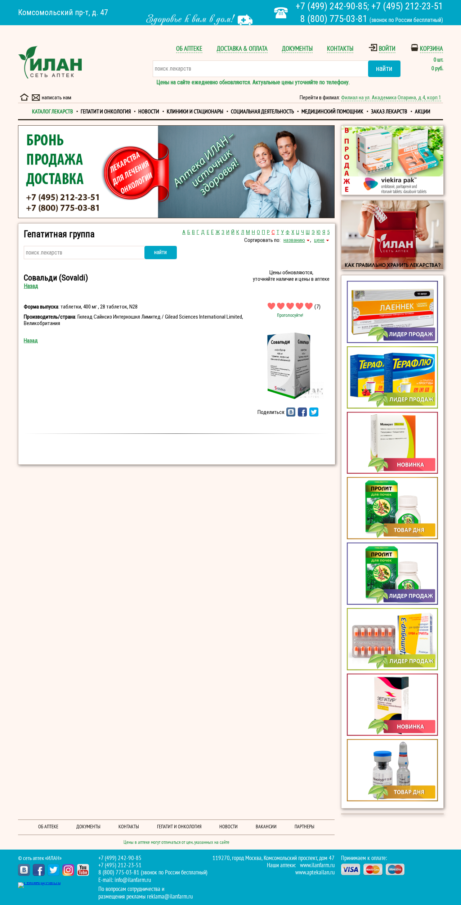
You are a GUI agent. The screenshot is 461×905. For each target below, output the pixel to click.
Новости (148, 111)
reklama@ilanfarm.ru (170, 896)
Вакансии (266, 827)
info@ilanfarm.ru (133, 880)
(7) (317, 306)
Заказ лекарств (389, 111)
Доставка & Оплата (242, 49)
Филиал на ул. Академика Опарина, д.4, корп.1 (391, 97)
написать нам (56, 97)
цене (319, 240)
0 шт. (438, 60)
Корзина (431, 49)
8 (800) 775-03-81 (333, 18)
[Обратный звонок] (281, 12)
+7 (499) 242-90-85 (331, 6)
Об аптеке (189, 49)
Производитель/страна (49, 317)
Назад (31, 286)
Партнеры (304, 827)
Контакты (340, 49)
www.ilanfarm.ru (317, 865)
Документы (297, 49)
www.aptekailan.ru (315, 872)
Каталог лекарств (52, 111)
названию (294, 240)
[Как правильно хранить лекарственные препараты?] (392, 235)
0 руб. (437, 68)
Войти (387, 49)
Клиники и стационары (195, 111)
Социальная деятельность (262, 111)
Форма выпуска (41, 306)
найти (384, 68)
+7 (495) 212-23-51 (407, 6)
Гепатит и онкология (106, 111)
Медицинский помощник (332, 111)
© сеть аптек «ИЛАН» (40, 858)
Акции (422, 111)
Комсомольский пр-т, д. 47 (63, 12)
